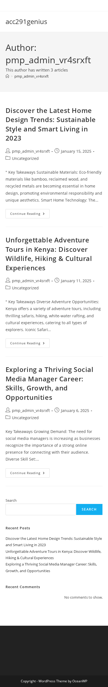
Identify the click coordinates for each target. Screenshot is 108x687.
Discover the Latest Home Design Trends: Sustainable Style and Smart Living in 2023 (51, 124)
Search (11, 500)
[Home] (7, 76)
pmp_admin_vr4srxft (31, 76)
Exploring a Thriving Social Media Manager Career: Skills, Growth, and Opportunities (50, 383)
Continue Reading (30, 214)
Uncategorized (25, 158)
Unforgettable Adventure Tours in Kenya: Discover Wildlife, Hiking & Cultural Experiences (49, 253)
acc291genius (26, 21)
